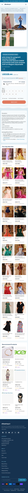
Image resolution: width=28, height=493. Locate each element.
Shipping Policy (5, 470)
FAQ (2, 455)
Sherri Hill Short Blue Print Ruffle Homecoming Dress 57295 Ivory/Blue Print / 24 (19, 296)
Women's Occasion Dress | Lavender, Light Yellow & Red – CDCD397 (8, 161)
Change (23, 81)
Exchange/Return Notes (7, 132)
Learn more (21, 78)
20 (6, 94)
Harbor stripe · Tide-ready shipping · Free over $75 (14, 1)
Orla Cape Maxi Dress (6, 404)
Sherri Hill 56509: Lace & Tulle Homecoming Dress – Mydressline (19, 219)
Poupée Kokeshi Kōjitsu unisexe (19, 405)
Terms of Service (5, 468)
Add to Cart (14, 102)
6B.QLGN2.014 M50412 (19, 359)
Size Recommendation (12, 98)
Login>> (6, 367)
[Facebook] (3, 432)
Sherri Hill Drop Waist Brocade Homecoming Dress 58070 (20, 257)
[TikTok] (12, 432)
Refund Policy (4, 463)
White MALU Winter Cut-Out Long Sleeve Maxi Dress (8, 382)
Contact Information (6, 472)
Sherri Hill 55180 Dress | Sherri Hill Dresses (7, 276)
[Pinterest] (18, 432)
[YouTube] (9, 432)
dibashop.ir (7, 4)
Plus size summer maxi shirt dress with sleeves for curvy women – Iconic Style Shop (20, 334)
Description (4, 113)
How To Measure (20, 98)
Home (2, 8)
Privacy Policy (4, 466)
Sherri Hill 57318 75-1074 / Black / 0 (7, 257)
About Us (3, 450)
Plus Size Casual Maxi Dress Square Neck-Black (7, 334)
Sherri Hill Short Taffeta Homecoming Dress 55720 (19, 181)
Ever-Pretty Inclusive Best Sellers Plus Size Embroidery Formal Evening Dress (7, 315)
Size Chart (5, 98)
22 (9, 94)
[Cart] (25, 4)
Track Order (4, 457)
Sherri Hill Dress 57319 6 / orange (7, 238)
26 (15, 94)
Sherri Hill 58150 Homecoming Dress (18, 161)
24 (12, 94)
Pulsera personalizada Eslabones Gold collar (6, 360)
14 (19, 91)
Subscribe (22, 479)
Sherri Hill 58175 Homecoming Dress (18, 276)
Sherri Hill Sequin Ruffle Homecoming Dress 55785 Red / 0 (7, 296)
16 (22, 91)
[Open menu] (2, 4)
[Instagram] (6, 432)
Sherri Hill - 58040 (18, 199)
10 (12, 91)
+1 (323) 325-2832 (5, 441)
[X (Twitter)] (15, 432)
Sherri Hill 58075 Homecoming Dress (6, 219)
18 (3, 94)
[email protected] (6, 137)
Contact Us (4, 453)
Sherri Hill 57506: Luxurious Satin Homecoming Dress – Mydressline (7, 200)
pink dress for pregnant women (11, 8)
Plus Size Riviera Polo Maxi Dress (19, 315)
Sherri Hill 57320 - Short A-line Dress (20, 238)
